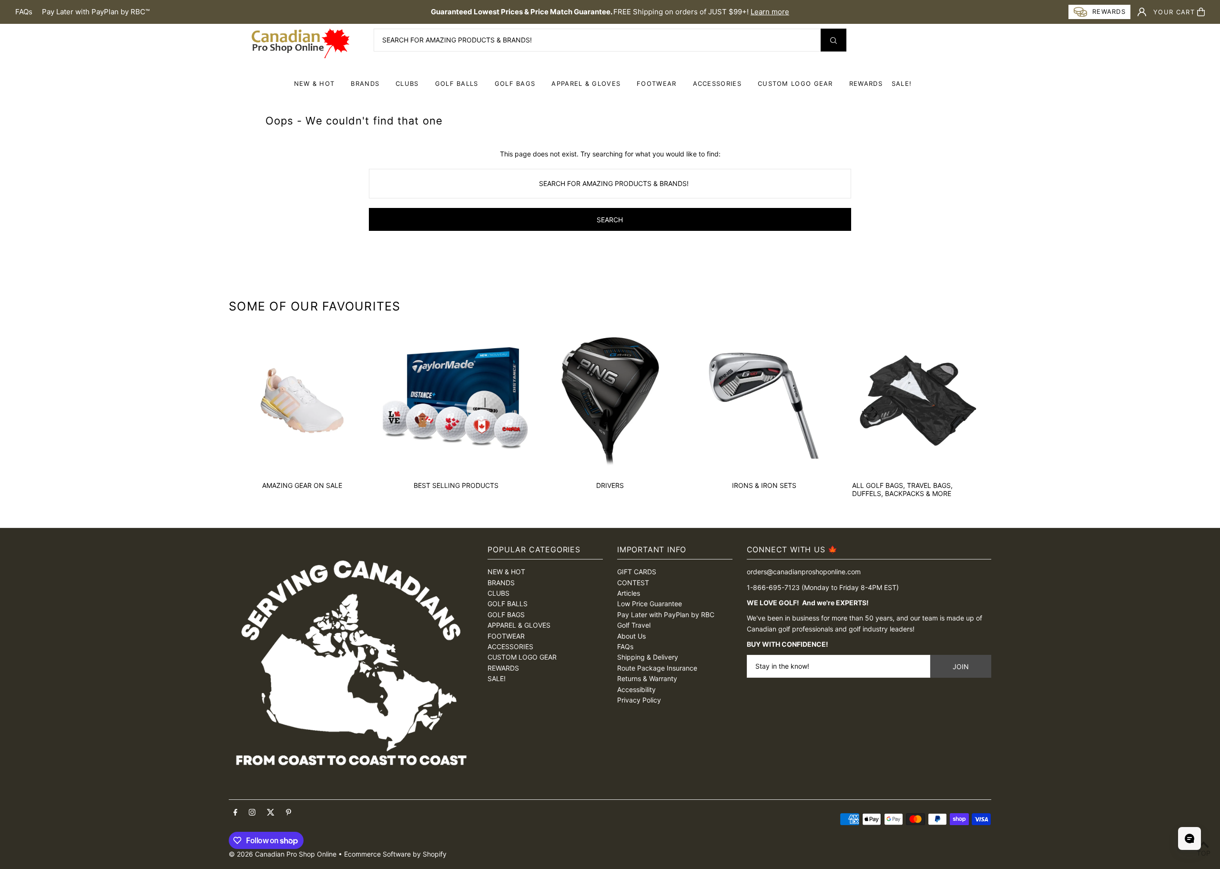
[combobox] (610, 40)
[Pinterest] (288, 813)
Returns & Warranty (647, 678)
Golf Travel (634, 625)
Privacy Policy (639, 700)
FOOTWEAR (656, 83)
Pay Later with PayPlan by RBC (665, 614)
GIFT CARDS (636, 572)
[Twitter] (270, 813)
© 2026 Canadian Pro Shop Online (282, 854)
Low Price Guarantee (649, 604)
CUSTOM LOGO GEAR (795, 83)
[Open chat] (1189, 838)
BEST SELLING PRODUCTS (456, 485)
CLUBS (407, 83)
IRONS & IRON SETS (764, 485)
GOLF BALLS (456, 83)
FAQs (23, 11)
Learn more (770, 11)
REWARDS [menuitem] (866, 83)
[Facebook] (235, 813)
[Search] (833, 40)
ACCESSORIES (717, 83)
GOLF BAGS (515, 83)
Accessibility (636, 689)
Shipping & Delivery (647, 657)
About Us (631, 636)
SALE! (902, 83)
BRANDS (365, 83)
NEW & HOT (314, 83)
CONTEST (633, 583)
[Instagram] (252, 813)
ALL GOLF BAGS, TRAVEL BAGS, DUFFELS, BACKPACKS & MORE (902, 489)
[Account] (1142, 12)
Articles (628, 593)
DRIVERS (610, 485)
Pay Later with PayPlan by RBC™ (96, 11)
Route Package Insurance (657, 668)
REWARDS (503, 668)
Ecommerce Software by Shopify (395, 854)
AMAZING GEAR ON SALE (302, 485)
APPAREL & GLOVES (585, 83)
